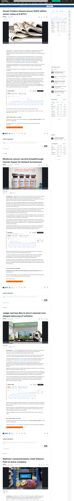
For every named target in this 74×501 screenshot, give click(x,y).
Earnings (53, 4)
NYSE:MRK (37, 196)
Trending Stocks (54, 143)
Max (18, 96)
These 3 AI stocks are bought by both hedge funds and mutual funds (60, 91)
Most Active (53, 102)
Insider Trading (43, 4)
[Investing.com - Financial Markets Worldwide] (6, 1)
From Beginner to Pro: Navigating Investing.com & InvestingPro (59, 138)
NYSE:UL (10, 351)
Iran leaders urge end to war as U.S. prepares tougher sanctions (60, 72)
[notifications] (69, 0)
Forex (16, 4)
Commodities (19, 4)
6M (13, 96)
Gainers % (57, 102)
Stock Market (24, 4)
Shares (66, 11)
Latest (3, 4)
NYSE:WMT (22, 496)
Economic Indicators (29, 4)
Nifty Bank (52, 25)
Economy (34, 4)
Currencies (53, 11)
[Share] (39, 17)
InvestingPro (23, 60)
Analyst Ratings (67, 4)
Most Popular (7, 4)
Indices (57, 11)
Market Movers (54, 99)
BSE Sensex (53, 23)
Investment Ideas (57, 4)
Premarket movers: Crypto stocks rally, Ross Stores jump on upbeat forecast (60, 82)
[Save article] (41, 17)
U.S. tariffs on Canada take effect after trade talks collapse (60, 87)
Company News (48, 4)
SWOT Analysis (62, 4)
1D (8, 96)
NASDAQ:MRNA (23, 196)
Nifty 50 (52, 22)
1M (11, 96)
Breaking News (12, 4)
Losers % (62, 102)
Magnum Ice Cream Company (21, 358)
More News (58, 95)
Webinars (53, 134)
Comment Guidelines (6, 148)
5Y (16, 96)
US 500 (52, 28)
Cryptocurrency (38, 4)
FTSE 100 (52, 30)
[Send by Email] (21, 133)
